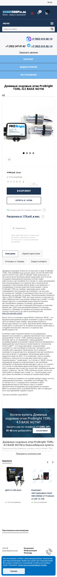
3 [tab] (30, 153)
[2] (11, 181)
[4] (16, 181)
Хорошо (13, 571)
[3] (14, 181)
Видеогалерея (28, 67)
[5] (19, 181)
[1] (8, 181)
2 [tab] (27, 153)
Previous (48, 462)
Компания (29, 548)
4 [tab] (33, 153)
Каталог (28, 59)
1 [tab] (24, 153)
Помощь (28, 553)
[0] (47, 13)
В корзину (24, 191)
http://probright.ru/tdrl (12, 313)
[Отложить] (9, 159)
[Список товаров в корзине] (48, 14)
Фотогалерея (28, 75)
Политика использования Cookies (32, 565)
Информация (30, 550)
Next (53, 462)
